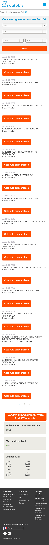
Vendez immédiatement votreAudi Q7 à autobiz (26, 416)
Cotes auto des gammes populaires (40, 518)
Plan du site (23, 492)
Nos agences (23, 494)
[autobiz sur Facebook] (5, 533)
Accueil (2, 12)
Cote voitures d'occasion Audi (15, 12)
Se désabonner (24, 500)
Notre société (7, 492)
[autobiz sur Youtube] (9, 533)
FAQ (20, 497)
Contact (21, 503)
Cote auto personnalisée (16, 72)
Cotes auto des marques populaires (40, 511)
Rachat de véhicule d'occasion (38, 494)
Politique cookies (9, 509)
